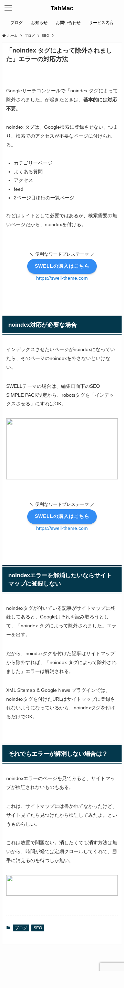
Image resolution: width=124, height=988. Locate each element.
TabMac (62, 8)
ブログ (21, 928)
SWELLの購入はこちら (62, 266)
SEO (37, 928)
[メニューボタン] (8, 8)
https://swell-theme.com (62, 278)
